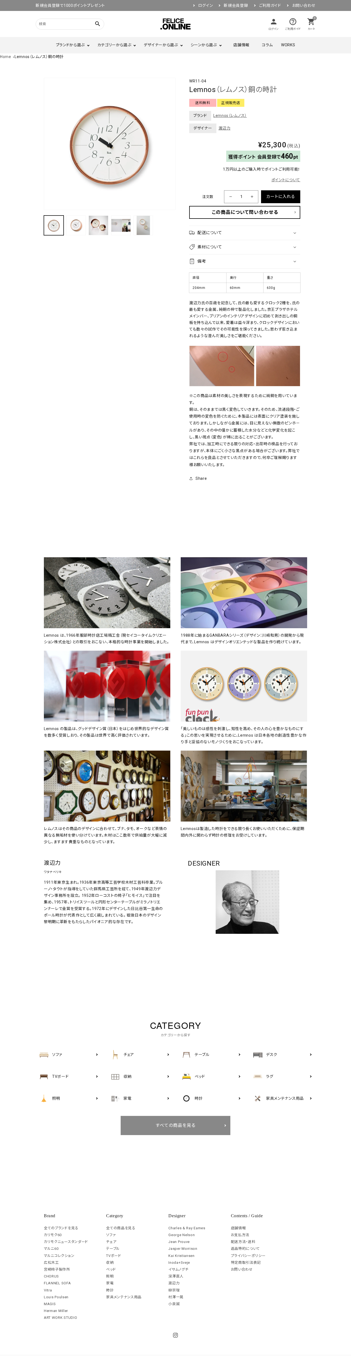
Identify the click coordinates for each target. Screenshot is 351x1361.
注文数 (207, 197)
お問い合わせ (303, 5)
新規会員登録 (236, 5)
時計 (110, 1290)
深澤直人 (175, 1276)
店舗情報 (241, 45)
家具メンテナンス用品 (123, 1297)
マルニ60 (51, 1249)
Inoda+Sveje (179, 1262)
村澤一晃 (175, 1297)
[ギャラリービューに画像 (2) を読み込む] (76, 225)
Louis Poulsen (56, 1297)
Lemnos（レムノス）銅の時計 (39, 56)
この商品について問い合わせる (245, 212)
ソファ (111, 1235)
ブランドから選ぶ (70, 45)
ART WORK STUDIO (60, 1318)
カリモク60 (53, 1235)
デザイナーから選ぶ (161, 45)
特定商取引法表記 (246, 1262)
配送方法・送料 (243, 1242)
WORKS (288, 45)
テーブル (113, 1249)
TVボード (113, 1256)
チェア (111, 1242)
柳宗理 (174, 1290)
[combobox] (63, 24)
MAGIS (50, 1304)
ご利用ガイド (270, 5)
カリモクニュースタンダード (66, 1242)
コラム (267, 45)
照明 (110, 1276)
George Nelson (181, 1235)
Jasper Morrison (182, 1249)
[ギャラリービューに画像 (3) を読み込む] (98, 225)
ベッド (111, 1269)
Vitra (48, 1290)
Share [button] (201, 478)
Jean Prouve (179, 1242)
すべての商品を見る (176, 1125)
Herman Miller (56, 1311)
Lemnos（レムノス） (230, 115)
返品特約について (245, 1249)
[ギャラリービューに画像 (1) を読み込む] (54, 225)
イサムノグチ (178, 1269)
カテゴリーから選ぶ (114, 45)
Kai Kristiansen (181, 1256)
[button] (244, 233)
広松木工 (51, 1262)
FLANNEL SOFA (57, 1283)
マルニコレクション (59, 1256)
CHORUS (51, 1276)
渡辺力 (225, 128)
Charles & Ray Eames (186, 1228)
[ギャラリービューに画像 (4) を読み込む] (121, 225)
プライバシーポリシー (248, 1256)
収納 (110, 1262)
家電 (110, 1283)
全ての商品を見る (120, 1228)
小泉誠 (174, 1304)
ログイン (205, 5)
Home (5, 56)
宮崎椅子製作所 (57, 1269)
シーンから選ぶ (204, 45)
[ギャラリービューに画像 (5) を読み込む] (143, 225)
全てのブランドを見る (61, 1228)
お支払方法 (240, 1235)
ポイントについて (285, 180)
